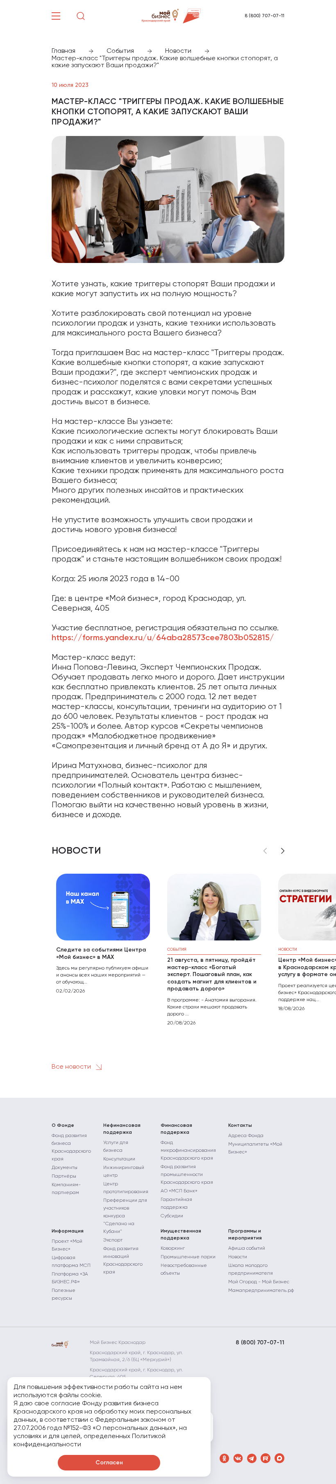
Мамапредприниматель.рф (261, 1290)
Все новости (72, 1067)
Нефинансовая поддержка (122, 1129)
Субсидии (172, 1216)
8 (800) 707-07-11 (264, 16)
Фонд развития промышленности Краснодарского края (187, 1175)
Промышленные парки (188, 1257)
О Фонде (63, 1125)
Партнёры (64, 1176)
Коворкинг (173, 1248)
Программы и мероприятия (245, 1235)
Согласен (109, 1463)
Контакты (240, 1125)
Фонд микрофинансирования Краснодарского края (188, 1150)
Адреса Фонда (245, 1135)
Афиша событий (246, 1248)
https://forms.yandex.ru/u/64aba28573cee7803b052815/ (163, 638)
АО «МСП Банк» (179, 1191)
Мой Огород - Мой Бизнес (258, 1282)
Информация (68, 1231)
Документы (64, 1167)
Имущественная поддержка (181, 1235)
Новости (237, 1257)
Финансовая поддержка (176, 1129)
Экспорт (113, 1240)
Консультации (119, 1159)
